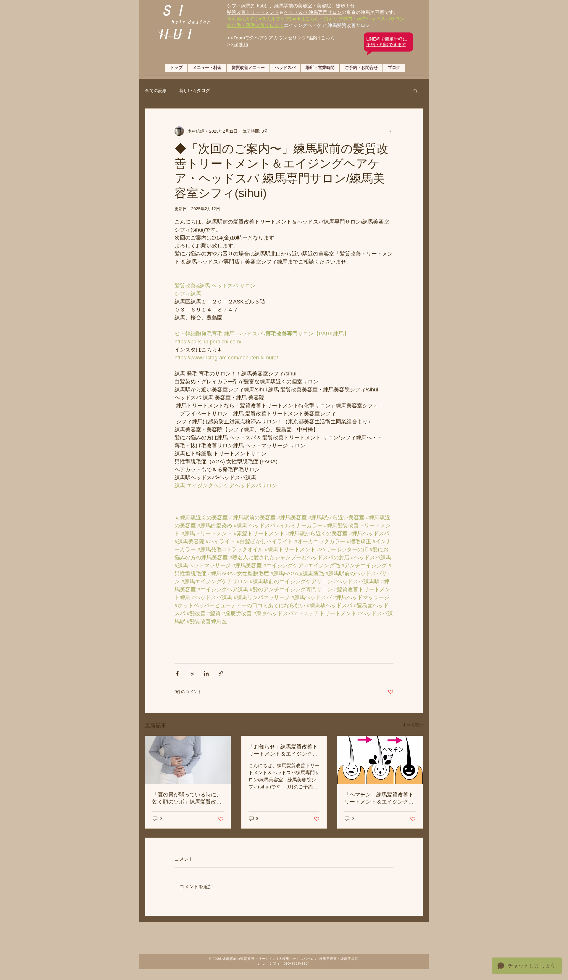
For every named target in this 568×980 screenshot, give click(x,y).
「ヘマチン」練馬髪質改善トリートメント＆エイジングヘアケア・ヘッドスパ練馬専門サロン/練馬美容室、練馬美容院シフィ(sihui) (379, 798)
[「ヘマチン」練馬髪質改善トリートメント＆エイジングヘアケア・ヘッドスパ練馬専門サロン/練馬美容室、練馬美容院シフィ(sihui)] (380, 760)
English (240, 44)
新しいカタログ (194, 90)
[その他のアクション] (389, 131)
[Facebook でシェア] (177, 673)
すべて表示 (412, 724)
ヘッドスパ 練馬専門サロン (313, 12)
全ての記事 (156, 90)
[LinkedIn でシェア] (206, 673)
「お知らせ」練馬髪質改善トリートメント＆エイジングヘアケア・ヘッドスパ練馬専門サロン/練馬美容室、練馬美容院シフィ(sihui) (283, 750)
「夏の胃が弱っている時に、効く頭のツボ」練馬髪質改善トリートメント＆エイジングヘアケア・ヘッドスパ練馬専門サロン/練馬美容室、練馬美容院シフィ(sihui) (187, 798)
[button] (415, 90)
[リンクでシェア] (221, 673)
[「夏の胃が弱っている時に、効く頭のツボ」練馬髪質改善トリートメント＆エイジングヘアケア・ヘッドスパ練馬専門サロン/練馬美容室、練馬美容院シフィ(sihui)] (188, 760)
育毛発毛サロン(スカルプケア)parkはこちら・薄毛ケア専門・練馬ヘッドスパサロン (315, 19)
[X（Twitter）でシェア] (192, 673)
